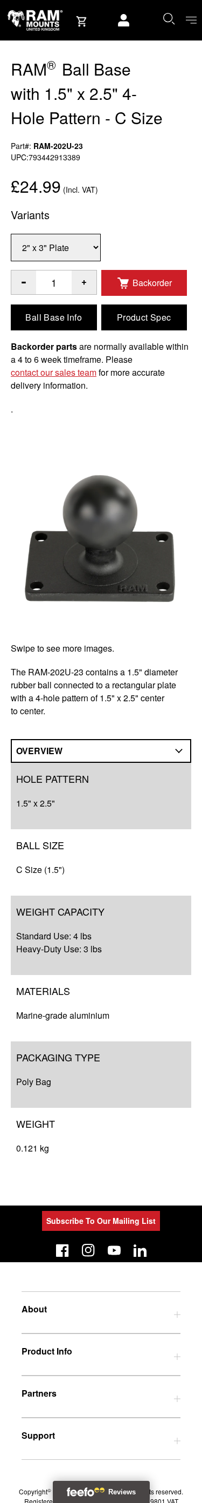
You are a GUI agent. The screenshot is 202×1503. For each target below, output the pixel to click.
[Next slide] (167, 751)
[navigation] (191, 20)
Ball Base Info (53, 317)
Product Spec (144, 317)
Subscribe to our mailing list (101, 1220)
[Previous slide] (35, 751)
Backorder (152, 282)
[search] (168, 18)
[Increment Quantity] (23, 282)
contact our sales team (53, 372)
